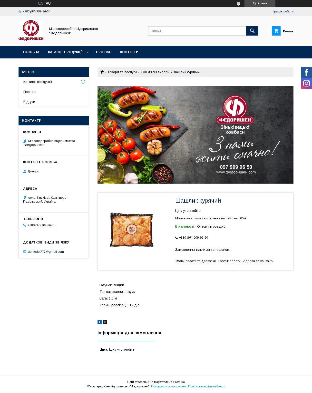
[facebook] (100, 323)
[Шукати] (252, 31)
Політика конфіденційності (206, 386)
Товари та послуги (122, 72)
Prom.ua (179, 382)
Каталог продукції (65, 52)
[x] (105, 323)
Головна (31, 52)
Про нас (103, 52)
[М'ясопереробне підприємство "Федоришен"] (31, 39)
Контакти (129, 52)
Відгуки (29, 102)
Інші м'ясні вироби (154, 72)
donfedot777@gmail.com (46, 251)
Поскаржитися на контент (168, 386)
